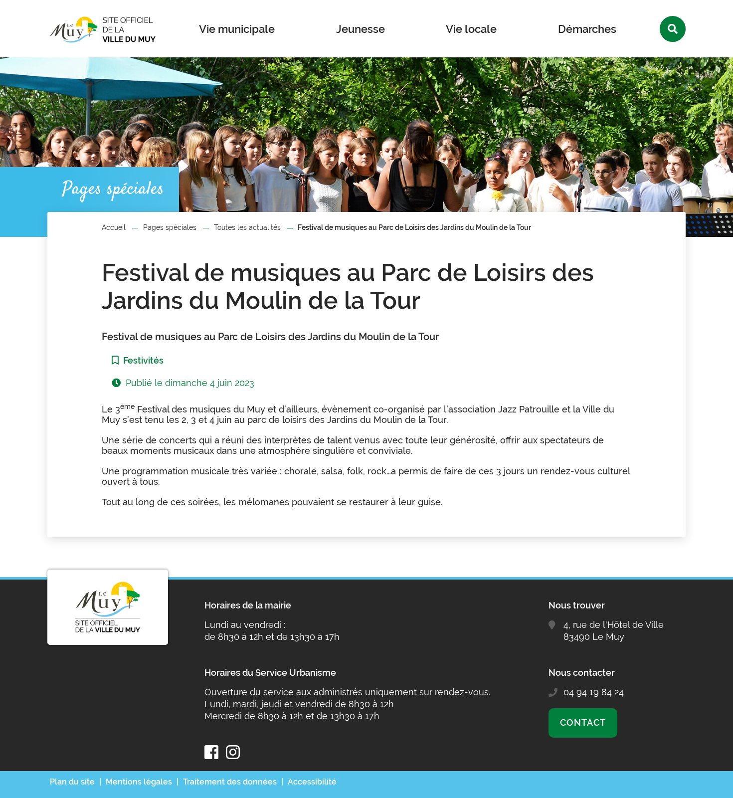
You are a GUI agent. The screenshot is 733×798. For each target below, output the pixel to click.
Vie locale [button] (471, 28)
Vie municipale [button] (237, 28)
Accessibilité (312, 782)
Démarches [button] (587, 28)
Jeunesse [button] (360, 28)
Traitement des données (230, 782)
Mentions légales (139, 782)
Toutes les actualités (247, 227)
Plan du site (72, 782)
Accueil (114, 227)
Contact (582, 722)
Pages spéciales (169, 227)
